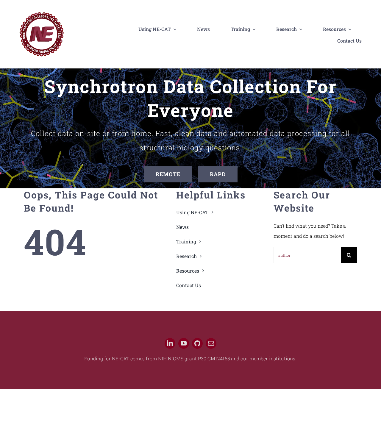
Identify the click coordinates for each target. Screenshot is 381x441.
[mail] (211, 343)
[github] (197, 343)
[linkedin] (170, 343)
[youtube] (183, 343)
